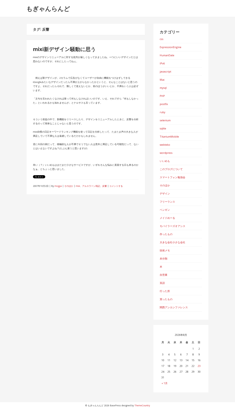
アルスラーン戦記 (91, 185)
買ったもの (166, 299)
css (161, 39)
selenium (165, 120)
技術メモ (165, 250)
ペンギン (165, 210)
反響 (104, 185)
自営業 (163, 275)
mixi (78, 185)
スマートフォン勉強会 (172, 177)
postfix (164, 104)
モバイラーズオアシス (172, 226)
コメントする (116, 185)
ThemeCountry (142, 405)
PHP (162, 96)
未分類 (163, 258)
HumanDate (167, 55)
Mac (162, 79)
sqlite (163, 128)
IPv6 (162, 63)
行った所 (165, 291)
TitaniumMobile (169, 136)
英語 (162, 283)
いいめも (165, 161)
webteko (165, 144)
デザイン (165, 193)
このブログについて (171, 169)
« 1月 (165, 383)
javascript (165, 71)
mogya (58, 185)
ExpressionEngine (170, 47)
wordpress (166, 153)
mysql (163, 88)
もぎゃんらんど (48, 8)
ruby (162, 112)
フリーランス (167, 201)
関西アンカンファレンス (174, 307)
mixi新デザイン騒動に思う (64, 49)
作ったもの (166, 234)
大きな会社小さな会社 (172, 242)
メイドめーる (167, 218)
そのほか (68, 185)
